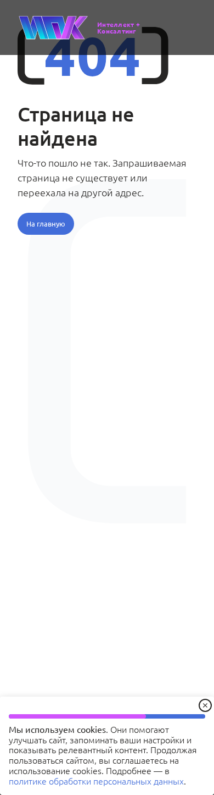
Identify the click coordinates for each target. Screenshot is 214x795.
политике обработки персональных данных (96, 781)
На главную (45, 223)
